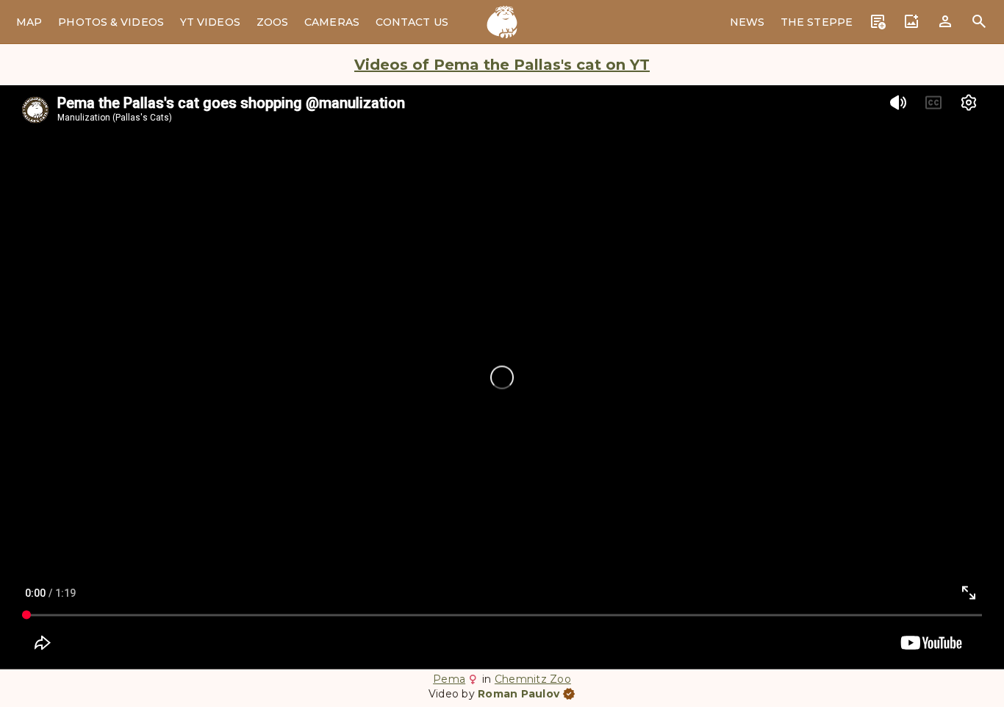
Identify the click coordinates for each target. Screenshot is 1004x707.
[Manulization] (502, 22)
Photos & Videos (111, 22)
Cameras (331, 22)
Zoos (272, 22)
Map (29, 22)
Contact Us (412, 22)
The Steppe (817, 22)
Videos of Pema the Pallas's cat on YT (502, 64)
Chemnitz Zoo (533, 679)
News (747, 22)
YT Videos (210, 22)
